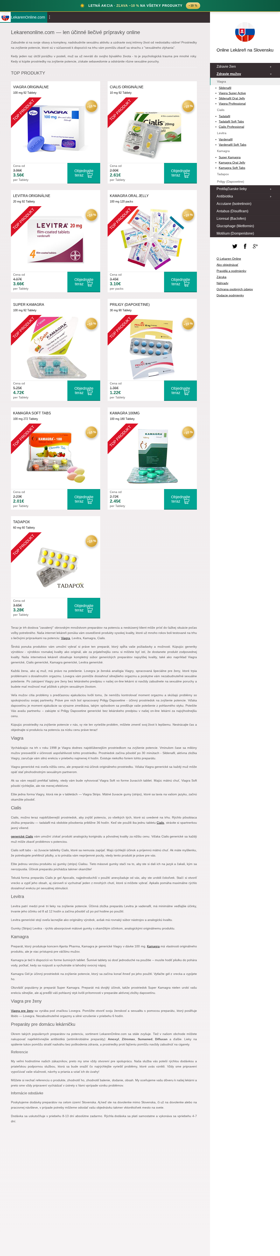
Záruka (221, 277)
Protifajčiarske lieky (232, 189)
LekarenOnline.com (28, 17)
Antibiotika (225, 196)
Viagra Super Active (232, 93)
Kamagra (153, 946)
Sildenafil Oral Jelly (232, 98)
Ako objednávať (227, 264)
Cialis (160, 822)
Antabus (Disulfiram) (232, 211)
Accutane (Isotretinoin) (234, 204)
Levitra (221, 133)
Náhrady (222, 283)
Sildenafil (225, 88)
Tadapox (223, 174)
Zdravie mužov (229, 74)
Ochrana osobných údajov (235, 289)
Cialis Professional (231, 126)
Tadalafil (224, 116)
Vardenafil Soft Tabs (232, 144)
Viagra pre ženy (22, 1010)
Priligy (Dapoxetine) (230, 181)
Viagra (65, 638)
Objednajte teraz (83, 173)
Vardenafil (226, 139)
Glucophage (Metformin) (235, 226)
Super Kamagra (230, 157)
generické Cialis (22, 836)
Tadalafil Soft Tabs (231, 121)
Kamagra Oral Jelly (232, 162)
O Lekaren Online (229, 258)
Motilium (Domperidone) (235, 233)
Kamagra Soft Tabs (232, 168)
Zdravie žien (226, 66)
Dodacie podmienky (230, 295)
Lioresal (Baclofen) (231, 218)
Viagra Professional (232, 103)
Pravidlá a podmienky (231, 271)
